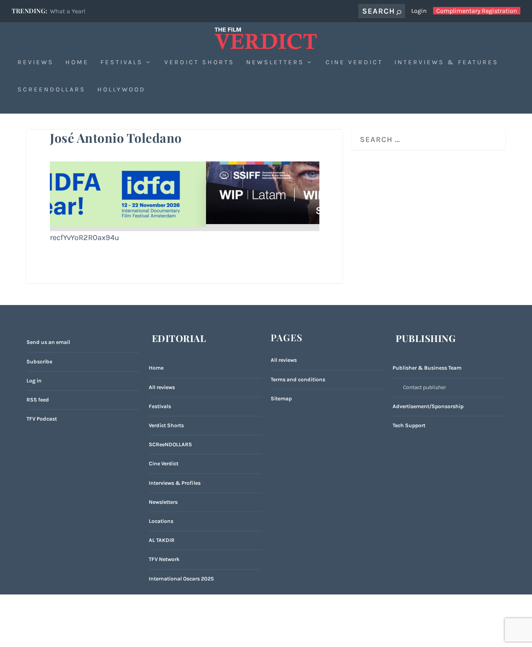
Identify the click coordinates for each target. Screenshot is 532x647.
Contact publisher (424, 387)
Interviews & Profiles (175, 483)
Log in (34, 380)
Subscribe (39, 361)
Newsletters (275, 62)
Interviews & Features (447, 62)
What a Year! (67, 11)
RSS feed (37, 399)
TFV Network (164, 559)
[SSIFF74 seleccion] (184, 221)
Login (419, 10)
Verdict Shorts (199, 62)
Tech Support (409, 425)
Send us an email (48, 342)
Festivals (121, 62)
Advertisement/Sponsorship (428, 406)
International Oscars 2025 (181, 578)
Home (77, 62)
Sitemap (281, 398)
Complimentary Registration (476, 10)
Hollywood (121, 89)
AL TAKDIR (161, 540)
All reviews (162, 387)
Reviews (36, 62)
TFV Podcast (41, 419)
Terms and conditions (298, 379)
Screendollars (52, 89)
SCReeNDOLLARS (170, 444)
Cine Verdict (354, 62)
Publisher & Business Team (427, 368)
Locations (161, 521)
